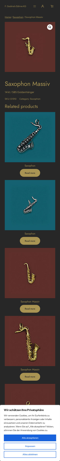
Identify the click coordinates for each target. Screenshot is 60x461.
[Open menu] (34, 6)
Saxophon (18, 17)
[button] (50, 27)
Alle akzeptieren (30, 438)
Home (8, 17)
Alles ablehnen (30, 454)
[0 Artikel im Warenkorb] (52, 6)
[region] (30, 433)
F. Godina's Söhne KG (15, 6)
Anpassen (30, 446)
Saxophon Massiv (30, 301)
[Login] (42, 6)
